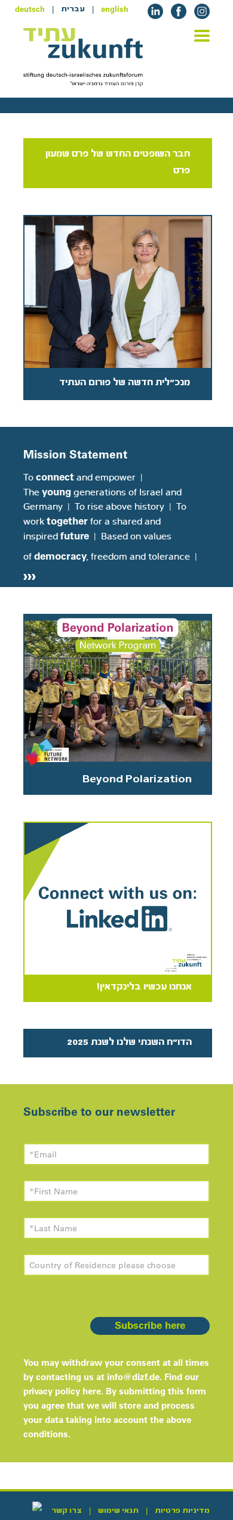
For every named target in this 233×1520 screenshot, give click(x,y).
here (91, 1391)
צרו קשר (66, 1510)
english (114, 9)
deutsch (30, 9)
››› (29, 575)
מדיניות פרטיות (182, 1510)
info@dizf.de (133, 1376)
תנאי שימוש (118, 1510)
